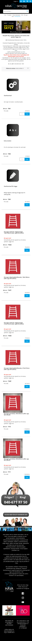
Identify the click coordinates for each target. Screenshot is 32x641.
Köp (27, 114)
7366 (27, 47)
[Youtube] (23, 603)
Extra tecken (7, 141)
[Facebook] (23, 594)
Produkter (9, 15)
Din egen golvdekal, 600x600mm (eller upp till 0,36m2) (16, 459)
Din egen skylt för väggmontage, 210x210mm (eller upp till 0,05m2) (14, 323)
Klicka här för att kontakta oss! (16, 515)
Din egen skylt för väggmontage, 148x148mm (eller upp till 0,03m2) (14, 232)
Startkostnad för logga (10, 186)
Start (5, 15)
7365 (16, 50)
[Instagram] (23, 599)
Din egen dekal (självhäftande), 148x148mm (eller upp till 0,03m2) (17, 277)
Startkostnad (8, 95)
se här (23, 52)
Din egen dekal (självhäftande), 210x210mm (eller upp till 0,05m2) (17, 368)
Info (22, 15)
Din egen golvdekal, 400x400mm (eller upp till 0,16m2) (16, 414)
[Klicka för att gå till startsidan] (23, 614)
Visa (27, 204)
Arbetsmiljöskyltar (16, 15)
